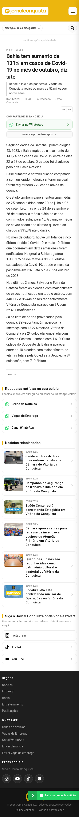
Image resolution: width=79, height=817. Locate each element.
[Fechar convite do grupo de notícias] (32, 795)
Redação (45, 99)
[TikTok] (28, 778)
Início (9, 49)
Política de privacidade (51, 810)
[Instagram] (6, 778)
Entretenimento (12, 704)
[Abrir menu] (72, 11)
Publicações (10, 710)
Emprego (8, 691)
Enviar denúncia (12, 746)
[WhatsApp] (39, 778)
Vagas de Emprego (14, 733)
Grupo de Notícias (13, 727)
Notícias (7, 685)
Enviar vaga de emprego (18, 753)
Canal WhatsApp (13, 740)
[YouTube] (17, 778)
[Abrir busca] (72, 28)
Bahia (6, 698)
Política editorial (24, 810)
